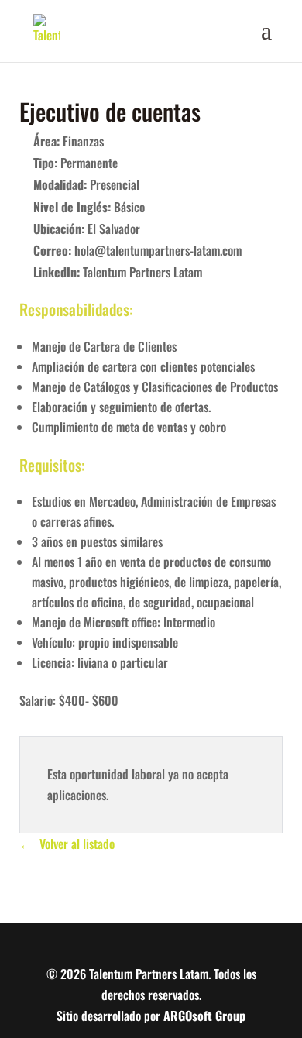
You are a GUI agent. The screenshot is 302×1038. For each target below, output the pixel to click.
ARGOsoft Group (204, 1015)
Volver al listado (77, 843)
